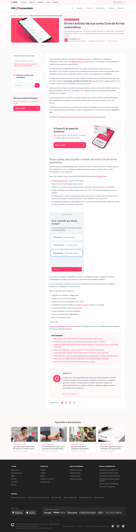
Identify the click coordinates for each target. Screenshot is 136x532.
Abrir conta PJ (20, 108)
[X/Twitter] (66, 402)
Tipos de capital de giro (70, 497)
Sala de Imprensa (16, 473)
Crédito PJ (40, 2)
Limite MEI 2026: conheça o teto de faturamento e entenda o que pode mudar (81, 353)
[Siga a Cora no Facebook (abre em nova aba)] (113, 526)
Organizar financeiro (76, 470)
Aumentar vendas (75, 476)
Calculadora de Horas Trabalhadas (109, 476)
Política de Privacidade (69, 526)
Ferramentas (100, 8)
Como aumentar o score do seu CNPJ (38, 497)
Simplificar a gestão (71, 19)
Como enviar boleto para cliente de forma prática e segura (74, 362)
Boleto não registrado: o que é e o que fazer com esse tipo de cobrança (79, 350)
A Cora (48, 2)
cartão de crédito (82, 305)
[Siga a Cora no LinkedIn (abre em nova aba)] (123, 526)
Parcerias (55, 2)
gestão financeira (84, 59)
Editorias (89, 8)
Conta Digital (98, 176)
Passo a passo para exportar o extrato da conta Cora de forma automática (25, 64)
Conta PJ (23, 2)
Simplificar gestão (75, 473)
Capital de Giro (44, 482)
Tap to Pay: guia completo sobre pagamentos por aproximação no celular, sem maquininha (85, 356)
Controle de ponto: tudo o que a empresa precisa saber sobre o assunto (79, 342)
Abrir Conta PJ (117, 2)
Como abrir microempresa (107, 486)
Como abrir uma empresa (18, 497)
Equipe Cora (76, 39)
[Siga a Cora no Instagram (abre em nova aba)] (118, 526)
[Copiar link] (74, 402)
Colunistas (111, 8)
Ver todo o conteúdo (69, 394)
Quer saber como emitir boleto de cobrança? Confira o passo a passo (78, 339)
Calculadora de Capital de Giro (108, 470)
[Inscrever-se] (37, 85)
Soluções (79, 8)
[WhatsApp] (70, 402)
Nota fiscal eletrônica (85, 497)
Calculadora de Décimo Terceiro (109, 473)
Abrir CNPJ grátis (56, 497)
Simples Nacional (98, 497)
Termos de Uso (80, 526)
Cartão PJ (32, 2)
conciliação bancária (76, 62)
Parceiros (14, 479)
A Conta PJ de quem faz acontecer (23, 61)
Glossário (121, 8)
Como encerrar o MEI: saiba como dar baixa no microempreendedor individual (81, 359)
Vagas (13, 476)
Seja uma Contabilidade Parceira (60, 326)
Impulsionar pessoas (76, 479)
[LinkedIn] (62, 402)
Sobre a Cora (15, 470)
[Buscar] (72, 8)
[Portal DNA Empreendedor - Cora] (14, 2)
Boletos (42, 476)
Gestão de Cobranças (47, 479)
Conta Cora (95, 81)
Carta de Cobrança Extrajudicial (109, 483)
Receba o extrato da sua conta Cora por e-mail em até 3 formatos (82, 117)
